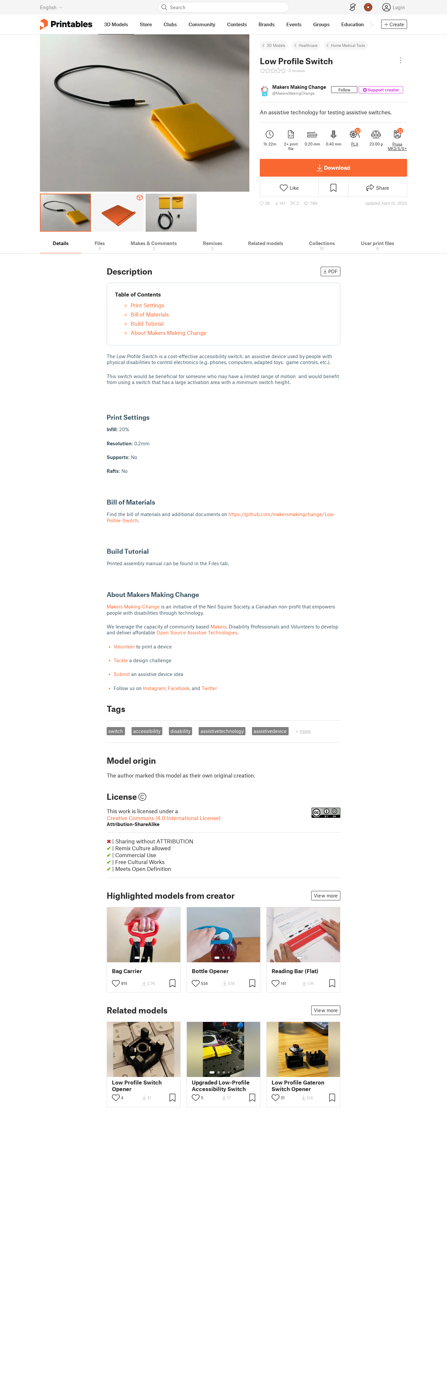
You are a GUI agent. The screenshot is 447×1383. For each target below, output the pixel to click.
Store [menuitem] (146, 24)
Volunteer (125, 646)
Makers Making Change (133, 606)
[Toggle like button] (116, 983)
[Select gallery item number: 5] (233, 1072)
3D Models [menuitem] (116, 24)
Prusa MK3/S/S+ (397, 146)
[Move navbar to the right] (371, 24)
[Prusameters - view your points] (368, 7)
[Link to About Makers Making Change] (203, 594)
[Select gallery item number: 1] (137, 957)
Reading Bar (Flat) (295, 971)
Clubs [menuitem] (170, 24)
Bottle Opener (210, 971)
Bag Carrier (127, 971)
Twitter (209, 688)
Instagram (154, 688)
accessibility (146, 731)
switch (115, 731)
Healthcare (308, 45)
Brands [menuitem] (267, 24)
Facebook (178, 688)
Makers (218, 626)
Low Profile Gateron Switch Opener (298, 1085)
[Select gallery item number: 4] (229, 1072)
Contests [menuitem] (237, 24)
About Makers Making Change (168, 332)
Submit (122, 674)
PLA (354, 144)
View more (326, 895)
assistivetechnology (222, 731)
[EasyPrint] (353, 7)
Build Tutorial (147, 323)
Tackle (121, 660)
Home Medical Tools (348, 45)
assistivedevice (270, 731)
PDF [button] (333, 271)
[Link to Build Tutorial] (153, 551)
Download (337, 167)
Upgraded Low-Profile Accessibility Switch (221, 1085)
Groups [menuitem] (321, 24)
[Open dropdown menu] (400, 60)
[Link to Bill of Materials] (159, 502)
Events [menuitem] (293, 24)
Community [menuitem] (201, 24)
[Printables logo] (66, 24)
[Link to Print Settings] (154, 417)
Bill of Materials (150, 314)
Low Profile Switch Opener (137, 1085)
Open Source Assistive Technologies (196, 632)
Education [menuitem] (352, 24)
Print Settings (147, 305)
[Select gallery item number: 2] (143, 957)
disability (180, 731)
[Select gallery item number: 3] (149, 957)
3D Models (276, 45)
